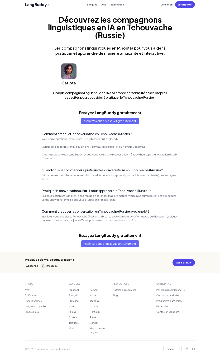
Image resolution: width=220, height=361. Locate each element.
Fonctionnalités (33, 300)
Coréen (73, 317)
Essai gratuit (185, 4)
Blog (115, 295)
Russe (93, 317)
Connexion (166, 4)
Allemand (74, 300)
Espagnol (74, 289)
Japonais (94, 300)
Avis (103, 4)
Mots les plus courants (124, 289)
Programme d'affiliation (169, 300)
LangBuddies (32, 311)
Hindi (71, 328)
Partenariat (162, 306)
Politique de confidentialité (170, 289)
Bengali (94, 322)
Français (73, 295)
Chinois (94, 306)
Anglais (72, 311)
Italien (72, 306)
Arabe (93, 295)
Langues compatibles (36, 306)
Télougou (74, 322)
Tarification (117, 4)
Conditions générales (167, 295)
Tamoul (94, 289)
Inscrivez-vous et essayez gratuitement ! (110, 121)
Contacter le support (167, 311)
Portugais (95, 311)
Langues (92, 4)
